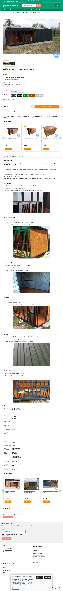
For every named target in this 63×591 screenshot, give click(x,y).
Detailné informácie (7, 86)
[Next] (60, 138)
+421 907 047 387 (8, 550)
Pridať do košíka (47, 106)
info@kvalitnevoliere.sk (9, 548)
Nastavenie (15, 588)
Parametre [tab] (9, 156)
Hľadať (38, 5)
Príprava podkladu (6, 569)
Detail (8, 148)
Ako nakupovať (36, 552)
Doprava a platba (10, 1)
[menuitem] (5, 10)
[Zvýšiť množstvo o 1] (33, 106)
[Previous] (3, 138)
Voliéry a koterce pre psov (10, 551)
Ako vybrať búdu (6, 570)
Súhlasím (47, 577)
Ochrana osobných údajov (38, 555)
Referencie (5, 567)
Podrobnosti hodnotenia (19, 71)
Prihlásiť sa (6, 538)
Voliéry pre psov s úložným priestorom (16, 409)
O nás (4, 1)
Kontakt (34, 548)
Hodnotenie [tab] (21, 156)
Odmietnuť (39, 577)
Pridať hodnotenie (8, 516)
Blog (17, 1)
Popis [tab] (4, 156)
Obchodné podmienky (37, 553)
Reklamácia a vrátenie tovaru (39, 556)
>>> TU (24, 585)
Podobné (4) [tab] (14, 156)
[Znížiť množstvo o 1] (33, 107)
